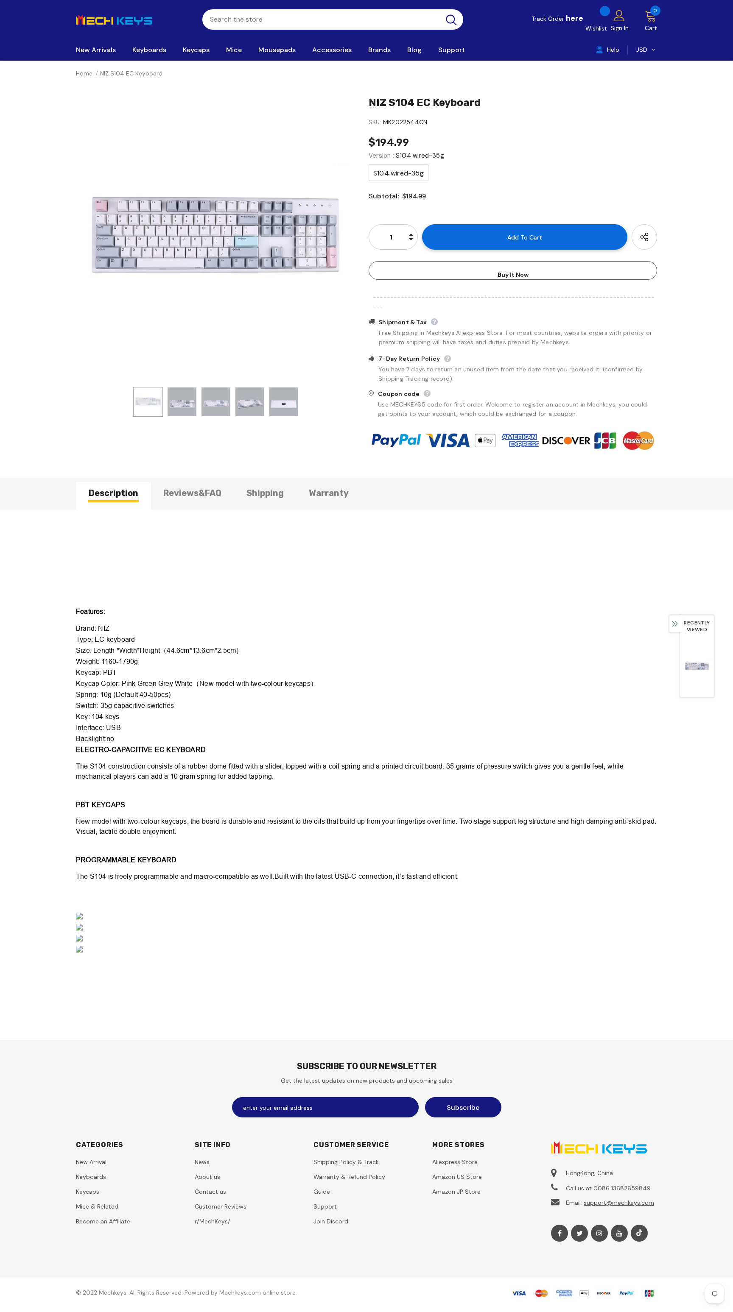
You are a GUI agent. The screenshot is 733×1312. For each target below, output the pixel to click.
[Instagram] (599, 1233)
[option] (216, 239)
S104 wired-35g (398, 173)
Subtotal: (384, 196)
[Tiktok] (639, 1233)
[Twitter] (579, 1233)
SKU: (375, 122)
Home (84, 73)
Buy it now (513, 275)
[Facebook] (559, 1233)
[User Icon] (619, 15)
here (574, 18)
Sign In (619, 28)
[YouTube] (619, 1233)
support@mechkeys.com (619, 1202)
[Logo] (133, 19)
